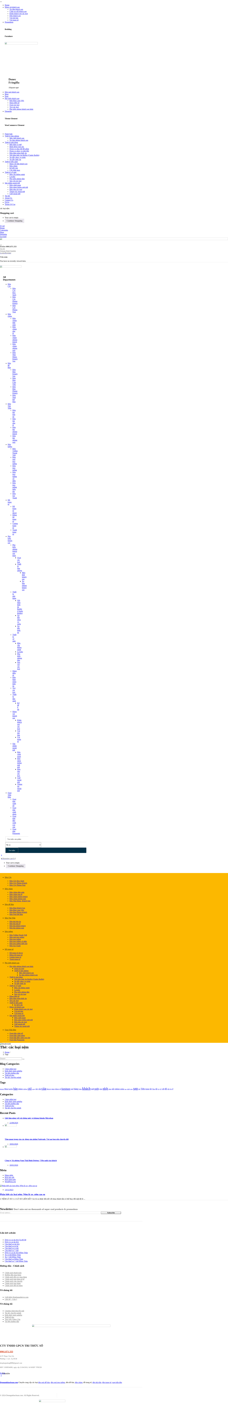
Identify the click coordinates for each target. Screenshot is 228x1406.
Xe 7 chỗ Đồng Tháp (13, 1257)
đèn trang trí (106, 1382)
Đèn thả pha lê (14, 422)
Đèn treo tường (14, 468)
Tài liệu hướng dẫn (12, 1073)
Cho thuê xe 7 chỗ (12, 1251)
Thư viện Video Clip (12, 1319)
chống (25, 1089)
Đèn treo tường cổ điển (14, 476)
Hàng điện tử (14, 103)
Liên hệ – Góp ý (11, 1299)
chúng (20, 1089)
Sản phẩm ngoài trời (12, 183)
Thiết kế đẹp (9, 1075)
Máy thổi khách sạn (17, 138)
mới (92, 1089)
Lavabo (12, 177)
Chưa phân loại (10, 1069)
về (160, 1089)
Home (7, 5)
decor (49, 1089)
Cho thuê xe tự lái (11, 1246)
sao (126, 1089)
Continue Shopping (14, 221)
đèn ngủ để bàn (44, 1382)
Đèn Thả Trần (9, 406)
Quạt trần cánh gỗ (14, 802)
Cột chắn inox (15, 170)
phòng (117, 1089)
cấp (39, 1089)
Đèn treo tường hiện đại (14, 487)
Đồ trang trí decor (16, 953)
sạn (135, 1088)
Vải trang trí (14, 20)
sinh (128, 1089)
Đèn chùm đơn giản (14, 321)
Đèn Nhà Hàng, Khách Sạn (14, 357)
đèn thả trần (97, 1382)
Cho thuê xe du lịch (12, 1244)
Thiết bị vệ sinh (10, 172)
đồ (166, 1089)
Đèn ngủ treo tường (14, 460)
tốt (156, 1089)
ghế (72, 1089)
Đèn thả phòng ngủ (14, 439)
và (158, 1089)
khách (86, 1088)
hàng (76, 1089)
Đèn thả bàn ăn (14, 413)
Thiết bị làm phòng (12, 136)
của (43, 1088)
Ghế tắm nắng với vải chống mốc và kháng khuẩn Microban (29, 1118)
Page (6, 96)
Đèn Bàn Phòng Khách (14, 390)
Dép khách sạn (15, 16)
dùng (57, 1089)
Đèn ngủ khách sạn (12, 92)
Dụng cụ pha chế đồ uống (19, 149)
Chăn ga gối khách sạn (18, 11)
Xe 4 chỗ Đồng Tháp (13, 1255)
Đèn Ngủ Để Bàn (14, 398)
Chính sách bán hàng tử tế (14, 1279)
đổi (169, 1089)
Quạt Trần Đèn (9, 795)
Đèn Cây (9, 285)
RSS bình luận (10, 1180)
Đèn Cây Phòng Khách (14, 300)
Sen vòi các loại (15, 181)
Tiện (143, 1089)
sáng (131, 1089)
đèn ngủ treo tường (58, 1382)
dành (53, 1089)
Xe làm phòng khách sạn (19, 140)
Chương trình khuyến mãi (14, 1311)
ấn (171, 1089)
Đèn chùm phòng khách (14, 338)
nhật (105, 1088)
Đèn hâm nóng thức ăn (18, 153)
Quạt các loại (14, 105)
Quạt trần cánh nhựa (14, 811)
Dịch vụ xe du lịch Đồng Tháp (16, 1253)
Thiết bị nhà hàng (11, 142)
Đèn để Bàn (9, 365)
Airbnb (2, 1089)
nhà (101, 1089)
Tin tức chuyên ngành (13, 1077)
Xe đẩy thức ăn (15, 160)
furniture (65, 1088)
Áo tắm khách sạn (16, 9)
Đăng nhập (9, 1175)
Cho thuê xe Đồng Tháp (14, 1259)
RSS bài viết (9, 1177)
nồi (113, 1089)
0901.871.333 (6, 1351)
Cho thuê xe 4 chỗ (12, 1248)
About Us (8, 198)
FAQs (7, 202)
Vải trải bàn (14, 18)
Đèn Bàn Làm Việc (17, 101)
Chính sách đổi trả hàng (14, 1286)
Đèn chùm (13, 166)
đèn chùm (78, 1382)
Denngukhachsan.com (9, 1382)
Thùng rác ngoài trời (17, 192)
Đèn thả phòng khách (14, 430)
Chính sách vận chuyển (13, 1281)
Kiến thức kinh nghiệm (13, 1071)
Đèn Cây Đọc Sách (14, 291)
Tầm (153, 1089)
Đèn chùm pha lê (14, 330)
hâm (80, 1089)
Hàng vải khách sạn (12, 7)
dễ (60, 1089)
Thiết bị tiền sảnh (11, 162)
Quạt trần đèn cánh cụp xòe (14, 821)
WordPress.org (10, 1182)
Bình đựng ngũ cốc (17, 147)
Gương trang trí (15, 526)
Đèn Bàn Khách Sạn (14, 373)
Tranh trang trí (14, 532)
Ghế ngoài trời (15, 194)
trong (147, 1089)
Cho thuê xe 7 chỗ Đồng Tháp (16, 1261)
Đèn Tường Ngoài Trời (15, 452)
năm (110, 1089)
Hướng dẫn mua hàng (13, 1275)
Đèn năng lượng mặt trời (19, 187)
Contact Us (9, 200)
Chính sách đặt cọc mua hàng (16, 1277)
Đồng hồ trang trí (14, 518)
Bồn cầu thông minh (17, 174)
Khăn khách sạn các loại (19, 14)
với (163, 1089)
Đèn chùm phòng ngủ (14, 347)
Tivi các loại (14, 107)
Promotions (9, 22)
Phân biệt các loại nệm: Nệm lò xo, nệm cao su (22, 1194)
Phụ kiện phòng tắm (17, 179)
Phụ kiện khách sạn (12, 98)
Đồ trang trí (10, 502)
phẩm (122, 1089)
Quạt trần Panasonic (17, 1040)
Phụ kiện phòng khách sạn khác (21, 109)
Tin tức (7, 196)
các (36, 1089)
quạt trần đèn (117, 1382)
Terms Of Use (10, 204)
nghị (96, 1088)
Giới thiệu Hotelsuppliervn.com (16, 1297)
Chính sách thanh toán (13, 1273)
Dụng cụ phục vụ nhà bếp (19, 151)
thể (139, 1089)
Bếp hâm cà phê (16, 145)
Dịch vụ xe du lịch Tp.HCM (15, 1240)
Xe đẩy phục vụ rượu (18, 157)
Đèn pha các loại (16, 189)
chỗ (30, 1088)
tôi (151, 1089)
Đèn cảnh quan (15, 185)
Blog (6, 94)
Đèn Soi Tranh (14, 496)
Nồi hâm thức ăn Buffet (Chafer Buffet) (24, 155)
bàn (15, 1088)
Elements (8, 111)
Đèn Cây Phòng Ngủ (14, 309)
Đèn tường (10, 445)
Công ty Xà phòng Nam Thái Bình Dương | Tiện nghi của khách (31, 1161)
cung (33, 1089)
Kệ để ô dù (14, 168)
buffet (11, 1089)
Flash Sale (8, 134)
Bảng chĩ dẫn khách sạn (18, 164)
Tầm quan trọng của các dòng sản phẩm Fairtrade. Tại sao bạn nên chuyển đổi (37, 1139)
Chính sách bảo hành (13, 1283)
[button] (2, 226)
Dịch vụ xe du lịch (12, 1242)
